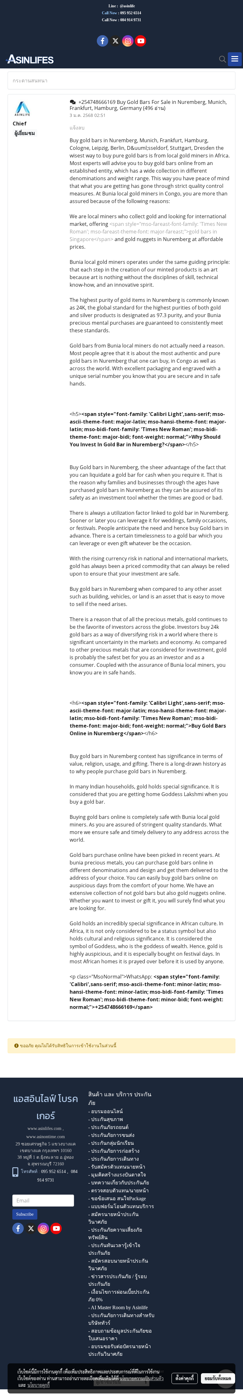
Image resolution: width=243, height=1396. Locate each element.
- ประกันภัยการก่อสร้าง (114, 1151)
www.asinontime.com (45, 1136)
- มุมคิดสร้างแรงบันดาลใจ (117, 1174)
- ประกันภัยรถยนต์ (108, 1127)
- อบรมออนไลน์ (105, 1111)
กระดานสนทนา (30, 80)
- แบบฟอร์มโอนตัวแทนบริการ (121, 1206)
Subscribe (25, 1214)
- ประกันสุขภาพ (105, 1119)
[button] (220, 59)
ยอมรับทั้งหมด (218, 1378)
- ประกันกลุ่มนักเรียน (111, 1143)
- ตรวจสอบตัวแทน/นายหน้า (118, 1190)
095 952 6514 (130, 13)
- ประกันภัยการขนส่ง (111, 1135)
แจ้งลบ (77, 127)
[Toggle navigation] (235, 59)
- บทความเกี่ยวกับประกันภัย (118, 1182)
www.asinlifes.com (44, 1128)
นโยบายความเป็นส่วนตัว (142, 1378)
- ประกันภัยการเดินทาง (113, 1159)
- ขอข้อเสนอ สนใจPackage (117, 1198)
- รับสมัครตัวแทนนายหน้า (116, 1167)
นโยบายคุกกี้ (39, 1385)
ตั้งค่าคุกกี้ (185, 1378)
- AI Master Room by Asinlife (118, 1307)
